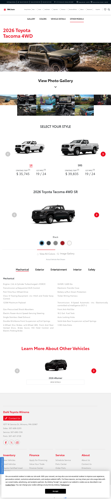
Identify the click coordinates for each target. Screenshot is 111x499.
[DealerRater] (17, 442)
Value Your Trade (36, 464)
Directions (86, 468)
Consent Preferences (2, 465)
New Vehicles (9, 460)
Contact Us (14, 418)
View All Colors (47, 253)
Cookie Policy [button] (10, 485)
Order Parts (61, 468)
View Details (55, 382)
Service (60, 455)
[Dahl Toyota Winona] (10, 9)
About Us (86, 460)
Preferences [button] (65, 485)
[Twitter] (11, 442)
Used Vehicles (9, 464)
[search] (109, 9)
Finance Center (36, 468)
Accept (55, 491)
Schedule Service (63, 460)
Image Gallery (67, 253)
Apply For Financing (38, 460)
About (86, 455)
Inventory (9, 455)
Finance (34, 455)
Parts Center (61, 464)
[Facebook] (6, 442)
